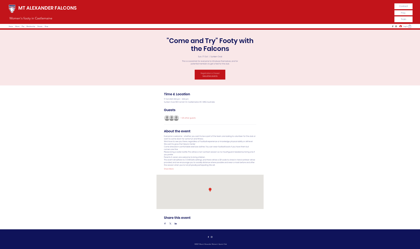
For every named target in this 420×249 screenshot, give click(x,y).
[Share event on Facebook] (165, 223)
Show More (169, 169)
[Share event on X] (170, 223)
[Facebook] (393, 26)
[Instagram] (396, 26)
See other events (210, 76)
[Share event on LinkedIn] (176, 223)
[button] (410, 26)
